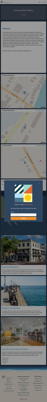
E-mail (12, 212)
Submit (23, 218)
